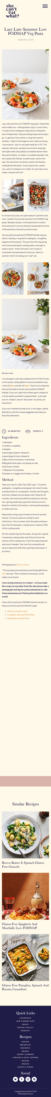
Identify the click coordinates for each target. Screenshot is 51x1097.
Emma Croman (22, 565)
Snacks (25, 1064)
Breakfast (25, 1045)
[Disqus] (25, 658)
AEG (4, 574)
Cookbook (25, 1018)
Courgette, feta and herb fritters (20, 615)
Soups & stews (25, 1067)
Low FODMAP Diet (25, 1021)
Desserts (25, 1048)
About (25, 1024)
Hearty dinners (25, 1054)
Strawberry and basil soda (18, 618)
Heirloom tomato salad (17, 611)
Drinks (25, 1051)
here (12, 386)
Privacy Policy (25, 1027)
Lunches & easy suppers (25, 1057)
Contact (25, 1031)
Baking (25, 1042)
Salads (25, 1061)
